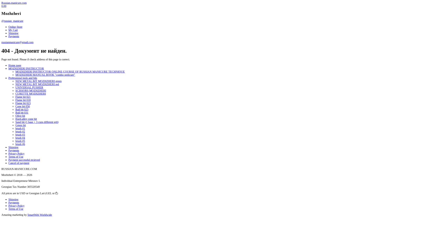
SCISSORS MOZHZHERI (30, 90)
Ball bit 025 (21, 109)
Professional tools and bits (22, 77)
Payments (13, 36)
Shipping (13, 33)
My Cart (13, 30)
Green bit (20, 125)
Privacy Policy (16, 153)
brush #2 (20, 131)
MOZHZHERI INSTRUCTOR (26, 68)
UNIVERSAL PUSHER (29, 87)
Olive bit (20, 115)
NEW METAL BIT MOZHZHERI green (38, 81)
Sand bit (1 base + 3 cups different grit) (36, 122)
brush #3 (20, 134)
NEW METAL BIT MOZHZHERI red (37, 84)
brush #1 (20, 128)
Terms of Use (15, 156)
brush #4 (20, 137)
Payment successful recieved (24, 159)
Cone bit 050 (22, 106)
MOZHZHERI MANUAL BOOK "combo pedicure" (45, 74)
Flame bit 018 (23, 100)
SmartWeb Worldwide (39, 214)
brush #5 (20, 140)
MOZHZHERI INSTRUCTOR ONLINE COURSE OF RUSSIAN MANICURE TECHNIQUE (70, 71)
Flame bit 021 (23, 96)
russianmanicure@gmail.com (17, 42)
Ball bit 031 (21, 112)
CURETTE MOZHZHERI (30, 93)
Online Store (15, 26)
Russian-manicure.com (14, 2)
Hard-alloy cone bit (26, 118)
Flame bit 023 (23, 103)
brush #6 (20, 144)
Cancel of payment (18, 163)
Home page (14, 65)
